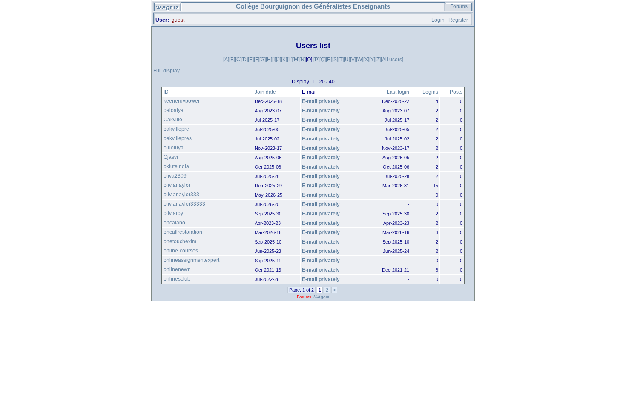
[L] (290, 60)
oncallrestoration (183, 232)
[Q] (322, 60)
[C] (238, 60)
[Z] (378, 60)
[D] (244, 60)
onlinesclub (177, 279)
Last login (398, 92)
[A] (226, 60)
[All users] (392, 60)
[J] (278, 60)
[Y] (372, 60)
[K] (284, 60)
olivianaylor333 (181, 195)
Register (458, 20)
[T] (341, 60)
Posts (456, 92)
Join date (265, 92)
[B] (232, 60)
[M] (296, 60)
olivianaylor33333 (184, 204)
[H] (269, 60)
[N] (302, 60)
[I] (274, 60)
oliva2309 (175, 176)
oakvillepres (178, 138)
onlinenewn (177, 269)
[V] (353, 60)
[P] (316, 60)
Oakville (173, 120)
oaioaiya (174, 110)
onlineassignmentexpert (191, 260)
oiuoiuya (174, 148)
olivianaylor (177, 185)
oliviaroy (173, 213)
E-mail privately (321, 101)
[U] (347, 60)
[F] (256, 60)
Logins (430, 92)
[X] (366, 60)
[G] (262, 60)
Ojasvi (171, 157)
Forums (459, 6)
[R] (329, 60)
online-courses (181, 251)
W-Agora (321, 297)
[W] (359, 60)
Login (438, 20)
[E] (251, 60)
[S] (335, 60)
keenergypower (182, 101)
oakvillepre (176, 129)
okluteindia (176, 166)
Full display (166, 71)
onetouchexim (180, 241)
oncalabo (174, 223)
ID (166, 92)
